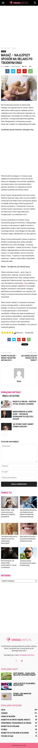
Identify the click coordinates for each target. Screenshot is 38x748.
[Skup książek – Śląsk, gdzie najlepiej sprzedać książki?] (6, 676)
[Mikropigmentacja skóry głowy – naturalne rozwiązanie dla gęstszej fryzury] (6, 414)
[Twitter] (22, 661)
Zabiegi (3, 51)
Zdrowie (4, 713)
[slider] (7, 332)
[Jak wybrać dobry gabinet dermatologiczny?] (6, 426)
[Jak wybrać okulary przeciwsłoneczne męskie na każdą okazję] (28, 553)
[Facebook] (16, 661)
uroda (7, 66)
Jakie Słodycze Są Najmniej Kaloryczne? (24, 684)
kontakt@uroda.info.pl (26, 655)
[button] (35, 3)
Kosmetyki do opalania (10, 726)
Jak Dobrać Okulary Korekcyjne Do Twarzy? (29, 358)
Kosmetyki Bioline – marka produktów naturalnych (9, 358)
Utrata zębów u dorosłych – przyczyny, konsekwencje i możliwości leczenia (28, 539)
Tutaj (25, 283)
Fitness (4, 730)
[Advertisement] (19, 26)
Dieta (3, 710)
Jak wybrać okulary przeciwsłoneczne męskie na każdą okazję (28, 563)
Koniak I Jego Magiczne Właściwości (22, 694)
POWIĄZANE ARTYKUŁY (11, 392)
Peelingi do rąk (7, 736)
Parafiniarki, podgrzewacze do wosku (16, 723)
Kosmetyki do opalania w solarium (15, 733)
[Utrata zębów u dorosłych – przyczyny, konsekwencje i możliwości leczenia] (28, 529)
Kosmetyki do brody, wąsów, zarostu (15, 720)
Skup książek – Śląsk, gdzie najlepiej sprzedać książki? (24, 674)
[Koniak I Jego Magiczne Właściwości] (6, 696)
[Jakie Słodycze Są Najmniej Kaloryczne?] (6, 686)
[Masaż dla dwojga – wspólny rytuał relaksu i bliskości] (6, 404)
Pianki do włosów (8, 716)
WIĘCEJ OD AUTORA (10, 396)
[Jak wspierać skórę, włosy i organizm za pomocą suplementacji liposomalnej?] (9, 529)
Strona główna (5, 48)
